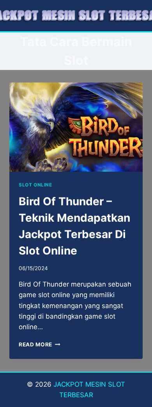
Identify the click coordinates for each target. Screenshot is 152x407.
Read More (39, 344)
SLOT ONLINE (35, 185)
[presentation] (76, 127)
